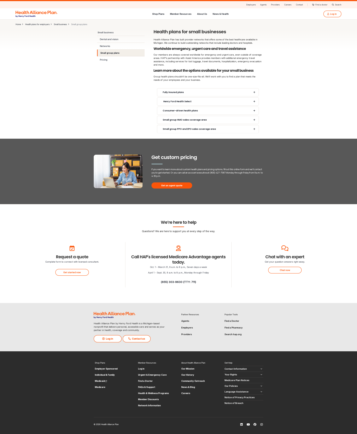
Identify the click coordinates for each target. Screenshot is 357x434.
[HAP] (36, 13)
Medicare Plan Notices (237, 380)
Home (18, 24)
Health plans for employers (37, 24)
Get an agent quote (171, 185)
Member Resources (180, 14)
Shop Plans (158, 14)
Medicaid (101, 381)
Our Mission (187, 368)
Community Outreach (193, 381)
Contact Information (236, 368)
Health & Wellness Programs (153, 393)
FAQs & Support (146, 387)
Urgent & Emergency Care (152, 374)
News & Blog (188, 387)
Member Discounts (148, 399)
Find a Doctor (232, 321)
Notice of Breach (234, 403)
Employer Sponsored (106, 368)
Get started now (72, 272)
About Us (202, 14)
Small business (60, 24)
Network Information (149, 405)
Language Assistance (237, 391)
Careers (185, 393)
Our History (187, 374)
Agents (185, 321)
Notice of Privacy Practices (240, 397)
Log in (141, 368)
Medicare (100, 387)
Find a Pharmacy (234, 327)
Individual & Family (105, 374)
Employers (187, 327)
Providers (186, 334)
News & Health (221, 14)
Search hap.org (233, 334)
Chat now (285, 270)
